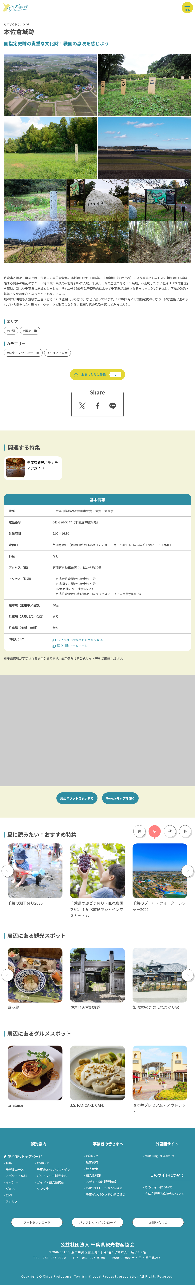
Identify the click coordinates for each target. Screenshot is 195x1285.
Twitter (82, 404)
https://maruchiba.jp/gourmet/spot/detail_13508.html (34, 1050)
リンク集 (43, 1188)
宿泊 (9, 1195)
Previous (8, 870)
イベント (12, 1182)
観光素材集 (93, 1175)
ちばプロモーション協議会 (104, 1188)
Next (187, 870)
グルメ (10, 1188)
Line (111, 403)
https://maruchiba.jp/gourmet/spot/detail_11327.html (97, 1050)
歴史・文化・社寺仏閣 (24, 352)
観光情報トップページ (25, 1156)
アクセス (12, 1201)
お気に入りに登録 (93, 374)
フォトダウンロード (37, 1222)
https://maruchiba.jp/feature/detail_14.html (34, 848)
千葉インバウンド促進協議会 (105, 1194)
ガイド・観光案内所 (50, 1182)
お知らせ (43, 1163)
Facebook (97, 404)
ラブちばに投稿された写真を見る (80, 640)
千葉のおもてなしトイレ (53, 1169)
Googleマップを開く (120, 798)
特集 (9, 1163)
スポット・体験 (16, 1175)
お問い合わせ (158, 1222)
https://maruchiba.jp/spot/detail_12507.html (160, 1050)
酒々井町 (31, 330)
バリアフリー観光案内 (52, 1175)
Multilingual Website (159, 1156)
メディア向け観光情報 (101, 1181)
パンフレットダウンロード (97, 1222)
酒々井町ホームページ (72, 645)
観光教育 (92, 1169)
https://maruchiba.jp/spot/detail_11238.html (35, 952)
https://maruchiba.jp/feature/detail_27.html (97, 848)
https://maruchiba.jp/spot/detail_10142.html (160, 952)
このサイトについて (158, 1187)
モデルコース (15, 1169)
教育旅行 (92, 1162)
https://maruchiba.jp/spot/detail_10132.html (97, 952)
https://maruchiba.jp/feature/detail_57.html (33, 461)
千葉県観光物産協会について (164, 1193)
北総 (12, 330)
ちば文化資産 (58, 352)
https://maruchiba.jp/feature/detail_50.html (159, 848)
